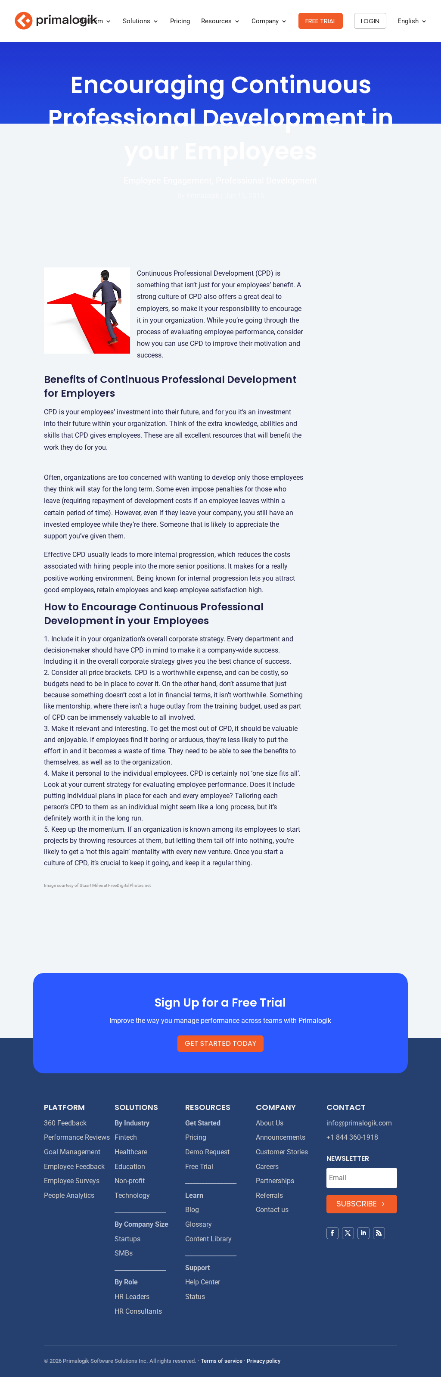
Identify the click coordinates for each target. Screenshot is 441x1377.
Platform (90, 21)
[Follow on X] (348, 1233)
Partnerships (275, 1181)
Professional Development (266, 180)
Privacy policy (263, 1361)
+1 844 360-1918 (352, 1137)
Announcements (280, 1137)
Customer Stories (282, 1152)
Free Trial (199, 1167)
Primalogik (202, 196)
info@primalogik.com (359, 1123)
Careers (267, 1167)
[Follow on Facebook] (332, 1233)
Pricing (180, 21)
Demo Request (207, 1152)
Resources (216, 21)
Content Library (208, 1239)
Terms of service (221, 1361)
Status (195, 1297)
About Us (269, 1123)
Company (265, 21)
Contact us (272, 1210)
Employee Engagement (168, 180)
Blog (192, 1210)
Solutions (136, 21)
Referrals (269, 1195)
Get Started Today (220, 1043)
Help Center (202, 1282)
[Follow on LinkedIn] (363, 1233)
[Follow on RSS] (379, 1233)
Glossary (198, 1224)
